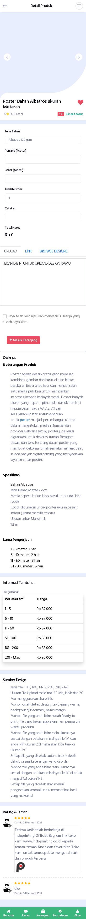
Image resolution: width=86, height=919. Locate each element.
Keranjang (43, 915)
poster (25, 420)
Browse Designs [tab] (53, 251)
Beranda (8, 915)
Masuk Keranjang (24, 340)
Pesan (26, 915)
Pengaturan (60, 915)
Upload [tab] (10, 251)
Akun (77, 915)
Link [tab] (28, 251)
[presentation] (7, 57)
